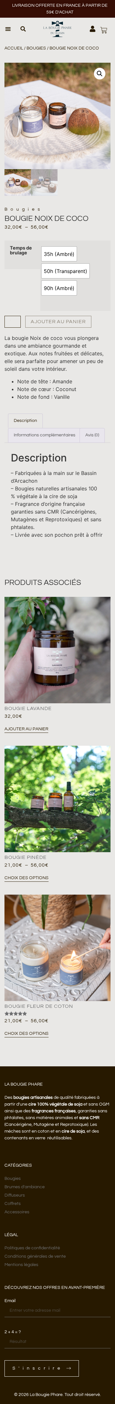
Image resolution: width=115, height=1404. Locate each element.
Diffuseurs (14, 1195)
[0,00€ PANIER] (103, 30)
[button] (8, 29)
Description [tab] (25, 420)
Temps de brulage (21, 250)
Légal (11, 1235)
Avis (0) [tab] (92, 435)
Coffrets (12, 1203)
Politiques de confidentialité (32, 1248)
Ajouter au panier (58, 321)
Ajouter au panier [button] (26, 729)
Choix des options (26, 878)
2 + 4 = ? (12, 1332)
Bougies (36, 48)
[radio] (59, 254)
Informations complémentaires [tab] (44, 435)
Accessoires (16, 1212)
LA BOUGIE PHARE (23, 1084)
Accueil (13, 48)
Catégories (18, 1165)
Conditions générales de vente (35, 1256)
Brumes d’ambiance (24, 1187)
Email (10, 1301)
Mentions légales (21, 1265)
